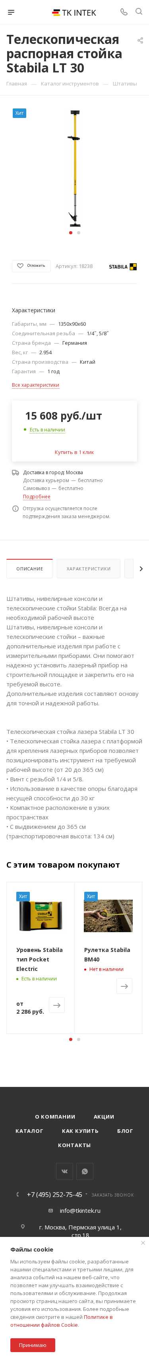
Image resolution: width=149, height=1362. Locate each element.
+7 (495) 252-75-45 (54, 1194)
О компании (55, 1116)
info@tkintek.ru (80, 1210)
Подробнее (36, 496)
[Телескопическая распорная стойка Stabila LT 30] (74, 168)
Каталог (29, 1130)
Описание (29, 569)
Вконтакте (64, 1171)
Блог (125, 1130)
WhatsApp (84, 1171)
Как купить (80, 1130)
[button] (71, 233)
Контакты (74, 1145)
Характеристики (88, 569)
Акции (104, 1116)
